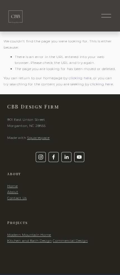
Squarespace (38, 138)
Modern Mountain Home (29, 235)
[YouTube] (79, 157)
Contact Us (17, 198)
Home (12, 186)
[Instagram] (41, 157)
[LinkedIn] (66, 157)
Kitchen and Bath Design (29, 240)
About (12, 192)
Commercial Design (70, 240)
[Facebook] (54, 157)
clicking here (80, 78)
